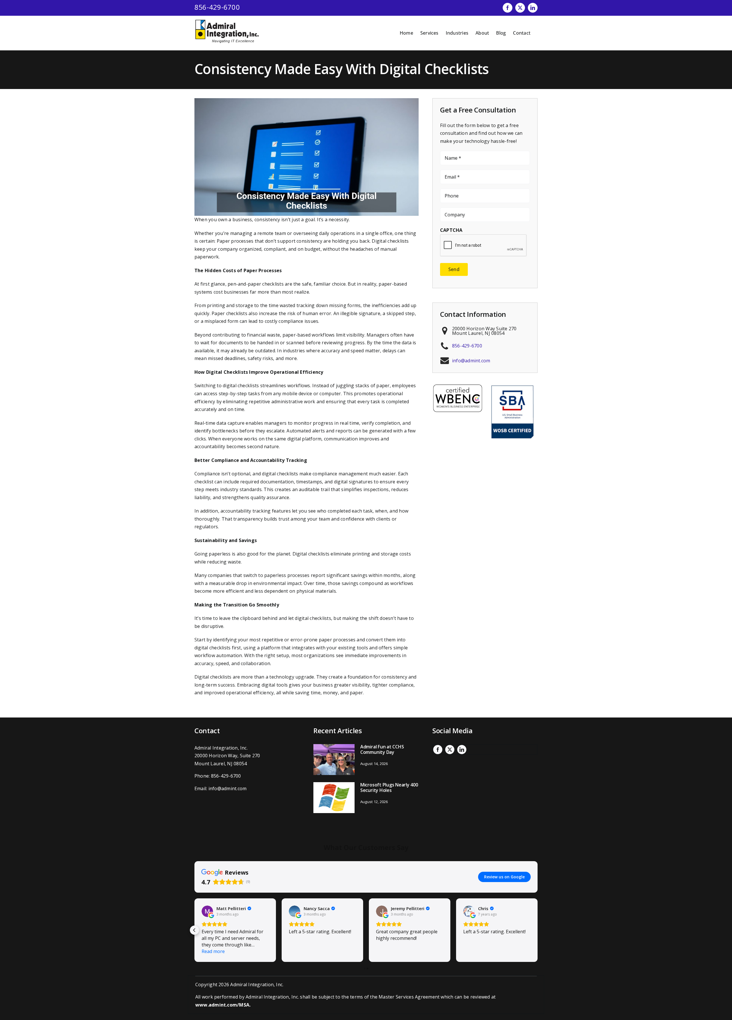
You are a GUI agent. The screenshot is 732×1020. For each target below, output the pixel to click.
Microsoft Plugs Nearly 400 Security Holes (389, 787)
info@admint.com (471, 360)
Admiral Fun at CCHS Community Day (382, 749)
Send (454, 269)
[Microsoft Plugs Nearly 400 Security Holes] (334, 797)
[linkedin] (461, 749)
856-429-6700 (217, 7)
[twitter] (449, 749)
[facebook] (437, 749)
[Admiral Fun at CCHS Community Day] (334, 759)
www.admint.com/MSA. (223, 1005)
